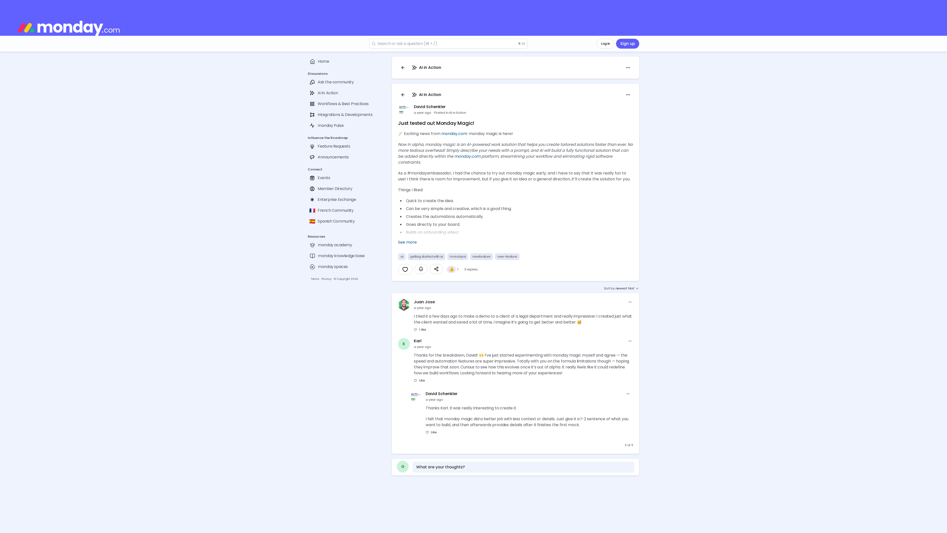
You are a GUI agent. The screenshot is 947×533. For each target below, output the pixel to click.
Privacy (326, 279)
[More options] (630, 302)
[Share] (436, 269)
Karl (417, 341)
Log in (605, 43)
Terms (315, 279)
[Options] (628, 68)
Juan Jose (424, 302)
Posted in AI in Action (450, 112)
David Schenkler (430, 107)
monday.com (454, 133)
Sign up (627, 43)
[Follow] (421, 269)
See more (407, 242)
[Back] (403, 68)
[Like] (405, 269)
